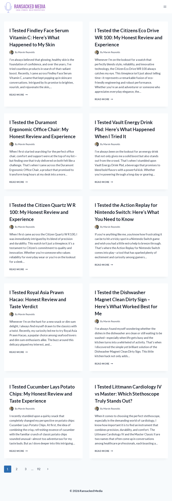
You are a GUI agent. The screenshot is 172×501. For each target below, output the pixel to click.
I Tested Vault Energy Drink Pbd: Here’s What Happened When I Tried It (125, 129)
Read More (18, 94)
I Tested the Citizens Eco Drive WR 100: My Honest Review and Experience (128, 37)
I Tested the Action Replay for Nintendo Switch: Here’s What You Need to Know (127, 212)
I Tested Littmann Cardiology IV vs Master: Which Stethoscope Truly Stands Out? (128, 394)
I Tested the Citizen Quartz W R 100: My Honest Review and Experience (42, 212)
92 (38, 469)
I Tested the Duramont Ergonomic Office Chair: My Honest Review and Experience (42, 129)
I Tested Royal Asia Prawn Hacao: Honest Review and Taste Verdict (37, 299)
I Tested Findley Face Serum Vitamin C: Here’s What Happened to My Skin (39, 37)
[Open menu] (165, 6)
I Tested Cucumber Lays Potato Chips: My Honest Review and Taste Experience (42, 394)
